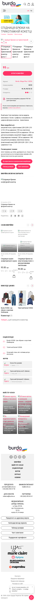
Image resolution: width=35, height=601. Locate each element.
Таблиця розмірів (17, 528)
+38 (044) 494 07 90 (8, 489)
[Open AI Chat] (31, 597)
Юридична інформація (17, 579)
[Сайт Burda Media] (17, 561)
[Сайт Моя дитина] (17, 557)
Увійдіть (4, 320)
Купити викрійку (17, 73)
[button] (32, 225)
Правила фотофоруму (17, 581)
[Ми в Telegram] (24, 457)
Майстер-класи (9, 393)
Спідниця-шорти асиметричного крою (9, 260)
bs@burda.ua (26, 487)
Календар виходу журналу (17, 523)
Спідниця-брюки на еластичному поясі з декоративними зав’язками (25, 262)
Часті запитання (23, 166)
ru (31, 11)
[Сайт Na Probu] (17, 567)
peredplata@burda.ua (8, 487)
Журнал (18, 474)
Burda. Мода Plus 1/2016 (24, 81)
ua (28, 11)
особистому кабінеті (14, 108)
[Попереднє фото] (4, 41)
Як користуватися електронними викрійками (16, 161)
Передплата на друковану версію (17, 518)
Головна (3, 34)
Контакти (17, 576)
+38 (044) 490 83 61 (26, 496)
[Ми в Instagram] (19, 457)
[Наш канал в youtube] (15, 457)
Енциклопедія (8, 337)
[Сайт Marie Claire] (17, 553)
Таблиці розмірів (8, 166)
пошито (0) (15, 271)
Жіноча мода (18, 34)
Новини (17, 477)
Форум (5, 359)
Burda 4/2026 (4, 254)
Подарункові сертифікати (17, 538)
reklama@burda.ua (9, 496)
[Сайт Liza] (17, 547)
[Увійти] (32, 4)
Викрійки (10, 34)
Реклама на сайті (17, 584)
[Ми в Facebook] (11, 457)
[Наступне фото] (31, 41)
